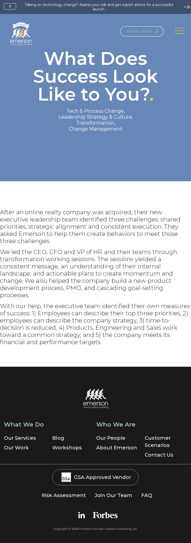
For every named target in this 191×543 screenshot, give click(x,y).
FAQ (146, 495)
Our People (110, 438)
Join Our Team (113, 495)
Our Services (20, 438)
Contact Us (159, 455)
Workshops (67, 448)
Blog (58, 438)
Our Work (16, 448)
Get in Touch (139, 31)
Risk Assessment (64, 495)
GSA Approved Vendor (102, 477)
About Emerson (116, 448)
